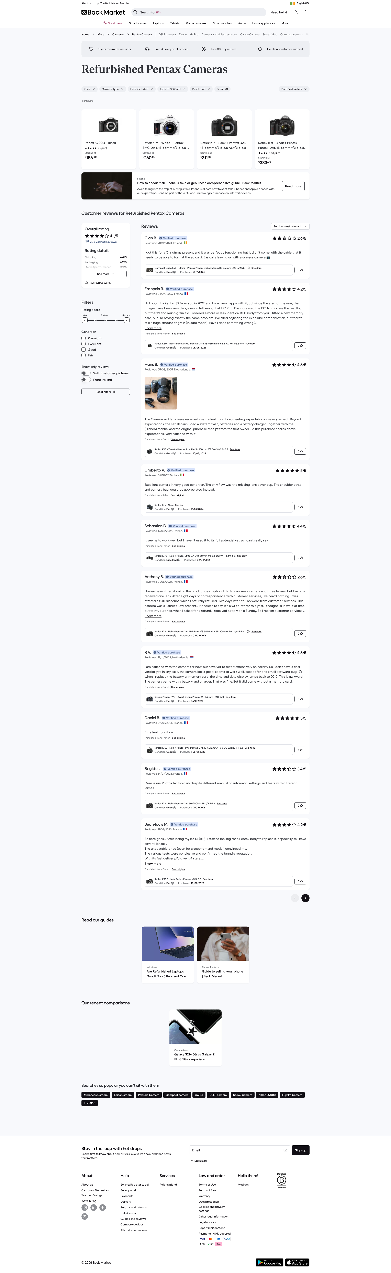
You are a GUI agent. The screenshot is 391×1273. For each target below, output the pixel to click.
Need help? (279, 12)
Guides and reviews (133, 1219)
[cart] (305, 12)
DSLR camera (167, 34)
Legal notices (207, 1222)
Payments (127, 1196)
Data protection (209, 1201)
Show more (153, 328)
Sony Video (270, 34)
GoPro (194, 34)
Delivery (126, 1201)
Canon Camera (249, 34)
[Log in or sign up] (296, 12)
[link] (293, 186)
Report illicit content (212, 1228)
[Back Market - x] (84, 1216)
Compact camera (291, 34)
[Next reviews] (305, 898)
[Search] (135, 12)
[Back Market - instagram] (84, 1207)
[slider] (85, 320)
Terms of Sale (207, 1190)
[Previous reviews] (295, 898)
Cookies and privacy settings (212, 1209)
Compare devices (132, 1224)
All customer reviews (134, 1230)
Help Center (128, 1213)
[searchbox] (202, 12)
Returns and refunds (134, 1207)
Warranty (204, 1196)
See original (178, 333)
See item (256, 267)
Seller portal (128, 1190)
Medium (243, 1184)
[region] (195, 956)
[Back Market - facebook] (102, 1207)
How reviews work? (100, 282)
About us (87, 1184)
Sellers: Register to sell (135, 1184)
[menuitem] (138, 23)
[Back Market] (103, 12)
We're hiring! (89, 1201)
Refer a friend (168, 1184)
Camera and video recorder (219, 34)
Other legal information (213, 1216)
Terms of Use (207, 1184)
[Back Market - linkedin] (93, 1207)
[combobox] (89, 89)
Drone (183, 34)
